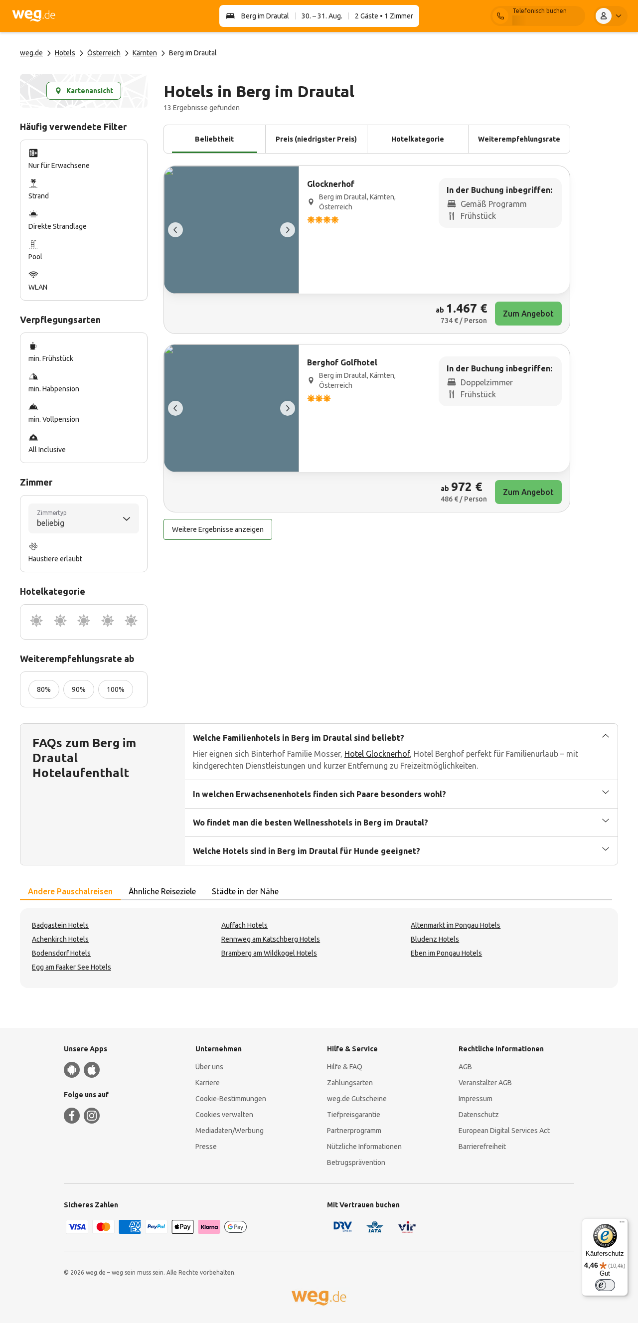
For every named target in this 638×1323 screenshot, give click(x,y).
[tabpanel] (319, 948)
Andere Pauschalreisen (70, 891)
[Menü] (622, 1224)
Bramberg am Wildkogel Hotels (269, 953)
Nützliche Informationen (364, 1147)
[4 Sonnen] (108, 622)
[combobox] (83, 518)
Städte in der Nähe (245, 891)
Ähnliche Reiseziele (162, 891)
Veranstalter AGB (485, 1083)
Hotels (65, 53)
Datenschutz (479, 1115)
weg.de (31, 53)
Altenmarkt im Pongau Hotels (455, 925)
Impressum (475, 1099)
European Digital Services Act (504, 1131)
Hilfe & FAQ (344, 1067)
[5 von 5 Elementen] (175, 229)
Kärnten (145, 53)
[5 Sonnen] (131, 622)
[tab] (70, 891)
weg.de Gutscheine (357, 1099)
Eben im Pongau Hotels (446, 953)
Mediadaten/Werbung (229, 1131)
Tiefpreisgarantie (353, 1115)
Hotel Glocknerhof (377, 753)
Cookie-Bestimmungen (230, 1099)
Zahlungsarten (350, 1083)
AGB (465, 1067)
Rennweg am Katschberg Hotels (270, 939)
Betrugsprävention (356, 1162)
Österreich (104, 53)
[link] (366, 249)
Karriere (207, 1083)
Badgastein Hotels (60, 925)
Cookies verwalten (224, 1115)
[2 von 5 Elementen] (287, 229)
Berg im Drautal (265, 16)
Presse (206, 1147)
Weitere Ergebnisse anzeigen (218, 529)
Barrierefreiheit (482, 1147)
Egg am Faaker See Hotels (71, 967)
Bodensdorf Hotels (61, 953)
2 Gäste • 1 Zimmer (384, 16)
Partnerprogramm (354, 1131)
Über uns (209, 1067)
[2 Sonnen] (60, 622)
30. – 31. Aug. (322, 16)
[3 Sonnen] (84, 622)
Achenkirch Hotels (60, 939)
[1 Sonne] (36, 622)
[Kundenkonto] (611, 16)
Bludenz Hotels (435, 939)
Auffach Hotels (244, 925)
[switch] (605, 1285)
